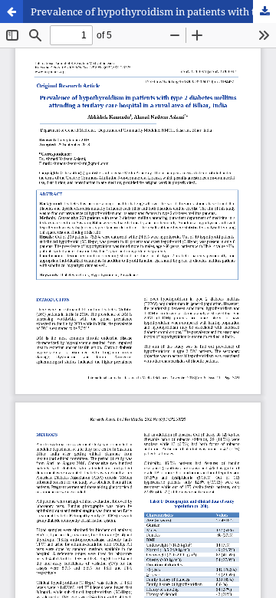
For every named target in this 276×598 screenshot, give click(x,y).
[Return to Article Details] (11, 11)
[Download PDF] (264, 11)
